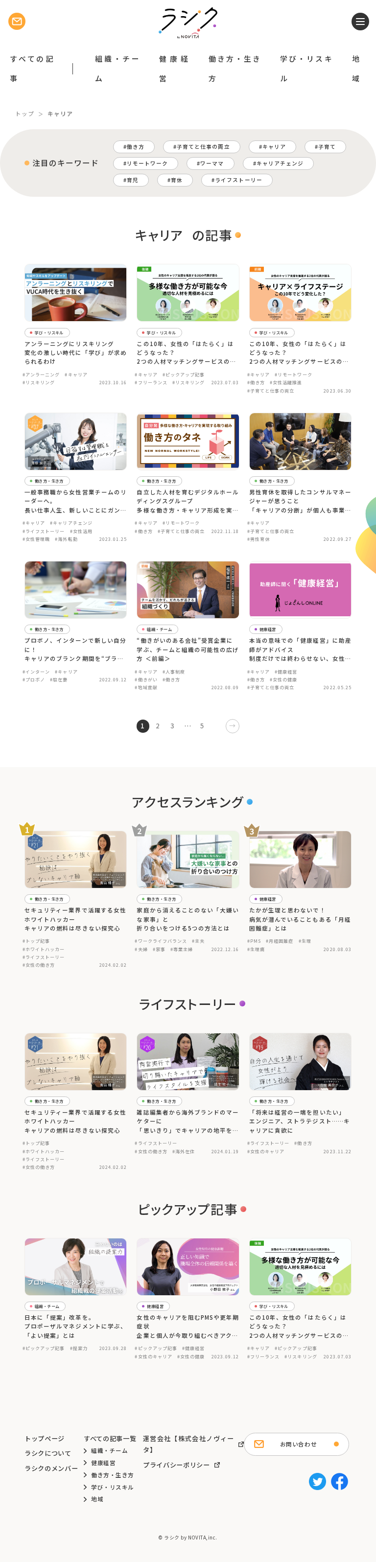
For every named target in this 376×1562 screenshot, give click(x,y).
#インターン (36, 671)
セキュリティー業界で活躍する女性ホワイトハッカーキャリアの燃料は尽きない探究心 (75, 919)
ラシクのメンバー (51, 1468)
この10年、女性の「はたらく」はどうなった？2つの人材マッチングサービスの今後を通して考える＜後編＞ (186, 353)
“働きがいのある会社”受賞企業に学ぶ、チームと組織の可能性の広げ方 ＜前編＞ (188, 649)
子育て (327, 146)
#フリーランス (151, 382)
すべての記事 (31, 68)
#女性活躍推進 (286, 382)
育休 (177, 180)
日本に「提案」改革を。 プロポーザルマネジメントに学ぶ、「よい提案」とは (75, 1326)
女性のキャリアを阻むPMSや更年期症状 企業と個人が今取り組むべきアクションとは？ (188, 1326)
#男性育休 (258, 539)
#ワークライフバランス (161, 940)
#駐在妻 (59, 679)
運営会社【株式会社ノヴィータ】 (188, 1444)
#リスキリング (39, 382)
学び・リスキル (306, 68)
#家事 (159, 949)
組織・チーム (117, 68)
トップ (24, 113)
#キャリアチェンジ (71, 522)
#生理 (305, 940)
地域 (356, 68)
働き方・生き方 (235, 68)
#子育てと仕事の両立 (271, 390)
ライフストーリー (238, 180)
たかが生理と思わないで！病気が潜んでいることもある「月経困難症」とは (300, 919)
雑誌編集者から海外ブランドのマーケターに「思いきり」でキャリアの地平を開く (188, 1121)
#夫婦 (141, 949)
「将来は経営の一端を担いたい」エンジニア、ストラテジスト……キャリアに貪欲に (299, 1121)
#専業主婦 (181, 949)
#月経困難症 (279, 940)
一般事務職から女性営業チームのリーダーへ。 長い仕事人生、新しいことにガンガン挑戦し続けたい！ (75, 501)
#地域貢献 (146, 687)
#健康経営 (286, 671)
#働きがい (146, 679)
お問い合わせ (298, 1444)
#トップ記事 (36, 940)
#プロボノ (34, 679)
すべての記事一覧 (110, 1438)
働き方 (135, 146)
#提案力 (79, 1348)
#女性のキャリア (265, 1151)
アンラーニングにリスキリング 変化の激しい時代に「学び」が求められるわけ (75, 353)
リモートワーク (147, 163)
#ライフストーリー (44, 531)
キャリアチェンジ (280, 163)
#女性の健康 (283, 679)
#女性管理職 (36, 539)
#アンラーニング (41, 374)
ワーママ (212, 163)
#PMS (254, 940)
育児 (133, 180)
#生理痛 (256, 949)
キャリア (274, 146)
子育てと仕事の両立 (203, 146)
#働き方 (256, 382)
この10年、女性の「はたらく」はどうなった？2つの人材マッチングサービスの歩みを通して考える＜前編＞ (299, 353)
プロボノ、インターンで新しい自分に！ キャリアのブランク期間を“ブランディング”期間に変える (75, 649)
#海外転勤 (66, 539)
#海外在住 (183, 1151)
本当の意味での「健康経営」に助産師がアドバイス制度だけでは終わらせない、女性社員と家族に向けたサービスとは (300, 649)
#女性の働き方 (39, 964)
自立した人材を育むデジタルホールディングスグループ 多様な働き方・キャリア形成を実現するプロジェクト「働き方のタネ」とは (188, 501)
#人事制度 (174, 671)
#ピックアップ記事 (184, 374)
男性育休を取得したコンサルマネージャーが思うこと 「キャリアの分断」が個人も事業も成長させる (300, 501)
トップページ (44, 1438)
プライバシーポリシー (176, 1464)
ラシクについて (47, 1453)
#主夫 (198, 940)
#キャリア (76, 374)
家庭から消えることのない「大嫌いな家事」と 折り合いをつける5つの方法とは (188, 919)
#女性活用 (81, 531)
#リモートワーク (293, 374)
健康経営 (173, 68)
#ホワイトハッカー (44, 949)
